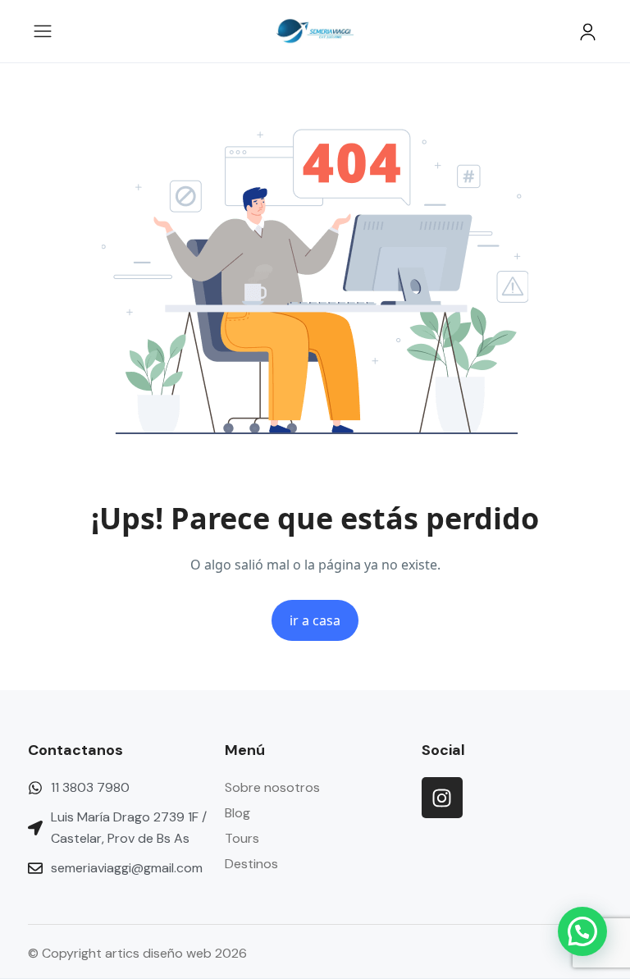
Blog (237, 812)
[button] (587, 31)
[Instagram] (442, 797)
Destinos (251, 863)
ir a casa (315, 620)
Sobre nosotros (272, 787)
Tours (242, 838)
